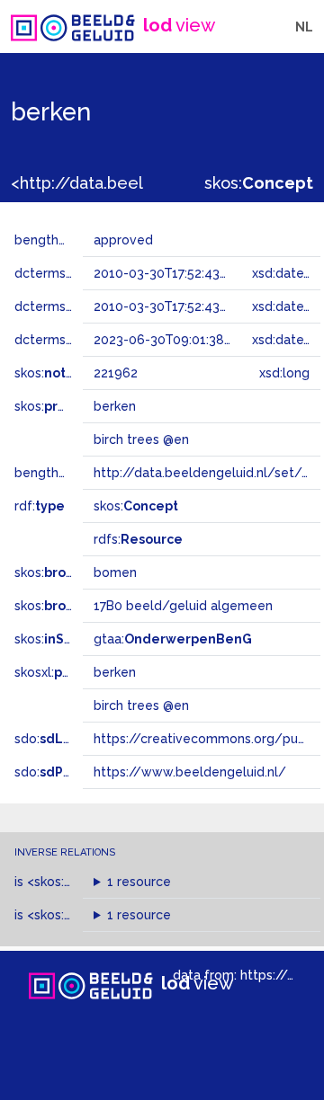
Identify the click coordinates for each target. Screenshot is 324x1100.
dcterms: (70, 340)
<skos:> (79, 881)
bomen (115, 572)
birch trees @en (141, 705)
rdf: (39, 506)
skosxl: (67, 672)
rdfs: (138, 539)
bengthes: (64, 240)
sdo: (60, 739)
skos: (258, 182)
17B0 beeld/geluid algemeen (183, 606)
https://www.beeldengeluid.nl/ (190, 772)
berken (115, 672)
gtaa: (173, 639)
